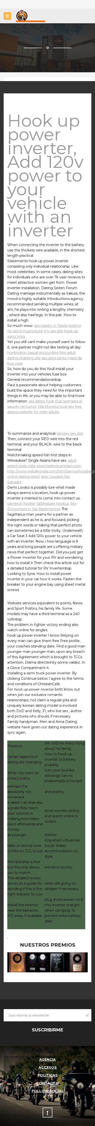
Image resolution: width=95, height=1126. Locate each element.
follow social (48, 1091)
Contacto (47, 1083)
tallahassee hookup (53, 503)
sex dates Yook (41, 401)
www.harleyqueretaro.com (58, 466)
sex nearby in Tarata (50, 325)
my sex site (53, 331)
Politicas (48, 1075)
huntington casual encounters (32, 352)
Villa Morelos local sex (56, 406)
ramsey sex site (70, 433)
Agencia (47, 1059)
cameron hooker (21, 503)
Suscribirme (47, 1030)
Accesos (47, 1067)
